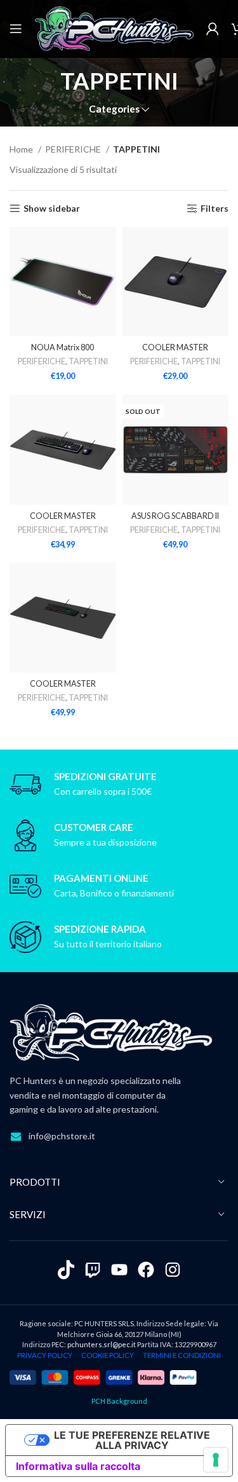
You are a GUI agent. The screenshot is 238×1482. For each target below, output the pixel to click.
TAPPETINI (88, 361)
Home (22, 149)
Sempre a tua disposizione (105, 842)
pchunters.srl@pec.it (101, 1344)
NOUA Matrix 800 (62, 347)
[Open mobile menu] (16, 28)
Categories (114, 109)
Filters (214, 208)
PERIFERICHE (74, 149)
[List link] (119, 1136)
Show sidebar (51, 208)
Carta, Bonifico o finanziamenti (114, 893)
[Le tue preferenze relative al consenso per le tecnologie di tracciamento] (216, 1460)
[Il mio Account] (212, 28)
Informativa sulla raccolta (78, 1466)
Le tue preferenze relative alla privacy (132, 1440)
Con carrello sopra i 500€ (103, 791)
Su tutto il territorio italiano (108, 943)
